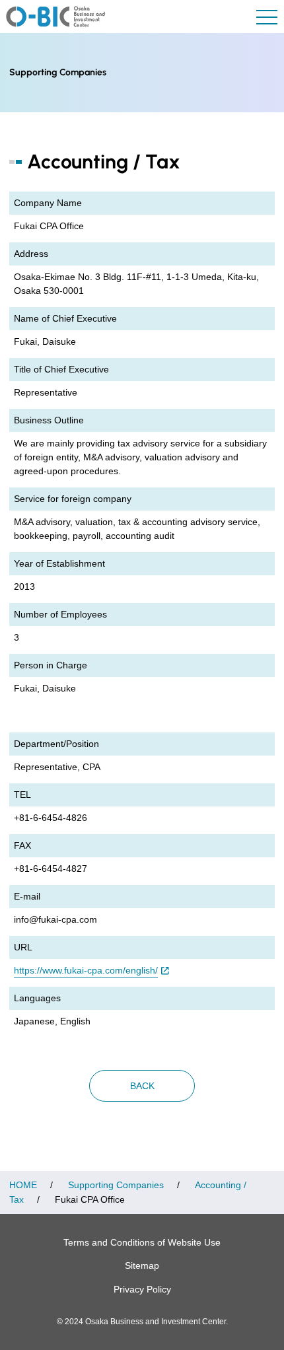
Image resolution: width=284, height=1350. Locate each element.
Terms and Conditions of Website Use (142, 1242)
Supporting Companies (116, 1185)
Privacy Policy (142, 1289)
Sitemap (142, 1265)
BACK (142, 1086)
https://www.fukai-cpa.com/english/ (86, 970)
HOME (23, 1185)
